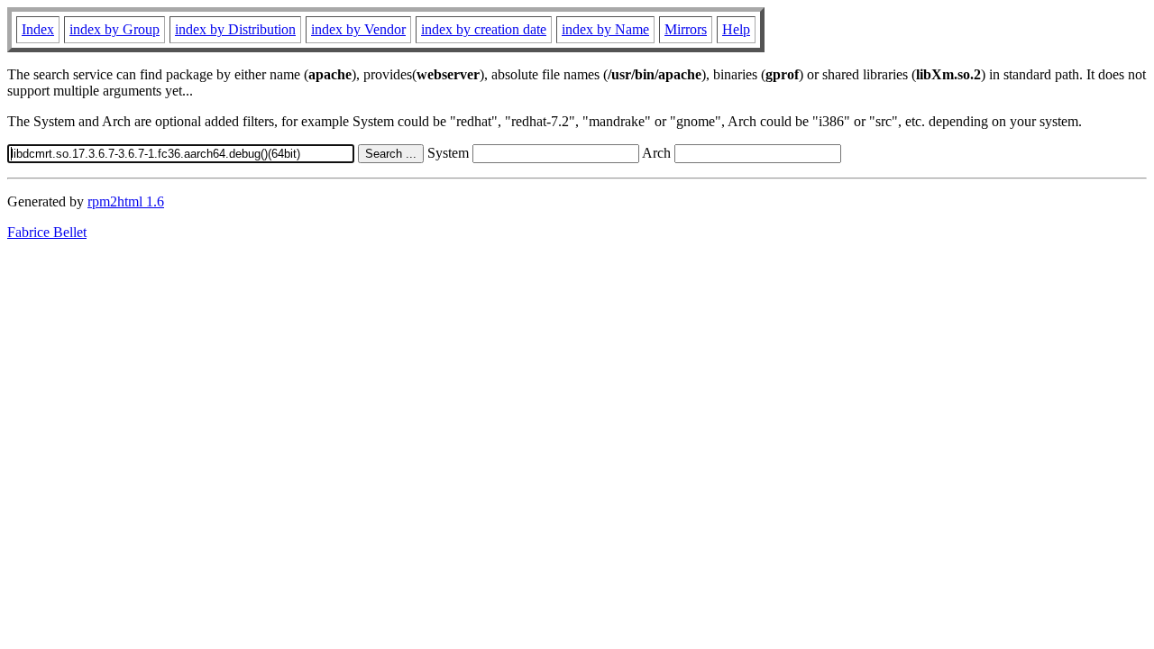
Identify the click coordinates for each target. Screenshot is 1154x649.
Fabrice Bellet (47, 232)
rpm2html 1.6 (125, 201)
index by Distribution (235, 29)
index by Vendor (358, 29)
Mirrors (685, 29)
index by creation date (483, 29)
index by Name (605, 29)
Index (38, 29)
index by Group (114, 29)
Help (736, 29)
